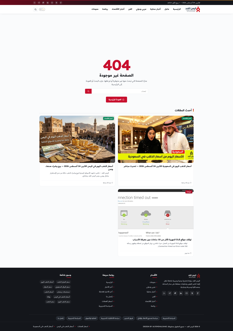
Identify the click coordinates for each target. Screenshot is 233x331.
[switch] (42, 9)
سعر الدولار (48, 287)
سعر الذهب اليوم (64, 302)
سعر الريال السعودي (63, 287)
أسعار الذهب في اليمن (62, 297)
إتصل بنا (109, 296)
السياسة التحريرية (105, 306)
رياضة (105, 9)
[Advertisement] (116, 32)
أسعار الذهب (49, 292)
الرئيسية (177, 9)
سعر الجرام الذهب (63, 282)
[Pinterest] (43, 2)
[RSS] (34, 2)
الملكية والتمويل (90, 318)
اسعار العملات (107, 301)
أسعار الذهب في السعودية (43, 326)
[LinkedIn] (47, 2)
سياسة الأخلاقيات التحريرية (110, 318)
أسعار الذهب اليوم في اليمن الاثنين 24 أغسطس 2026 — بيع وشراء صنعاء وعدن (79, 167)
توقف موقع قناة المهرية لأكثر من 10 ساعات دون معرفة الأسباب (162, 239)
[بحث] (35, 9)
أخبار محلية (155, 9)
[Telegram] (39, 2)
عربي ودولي (141, 9)
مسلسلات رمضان (63, 292)
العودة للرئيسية (115, 99)
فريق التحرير (128, 318)
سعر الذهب (50, 302)
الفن (130, 9)
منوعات (95, 9)
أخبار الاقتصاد (118, 9)
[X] (56, 2)
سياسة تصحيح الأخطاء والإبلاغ (148, 318)
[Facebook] (60, 2)
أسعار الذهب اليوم (47, 282)
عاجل (167, 9)
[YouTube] (52, 2)
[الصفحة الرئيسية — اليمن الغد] (192, 9)
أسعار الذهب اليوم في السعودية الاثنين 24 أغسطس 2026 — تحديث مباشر (157, 166)
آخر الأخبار (108, 287)
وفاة (48, 297)
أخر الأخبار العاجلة (105, 292)
